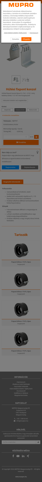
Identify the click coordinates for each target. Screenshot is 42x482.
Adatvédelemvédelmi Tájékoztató (15, 33)
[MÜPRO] (21, 5)
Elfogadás (26, 39)
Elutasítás (15, 39)
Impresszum (34, 33)
